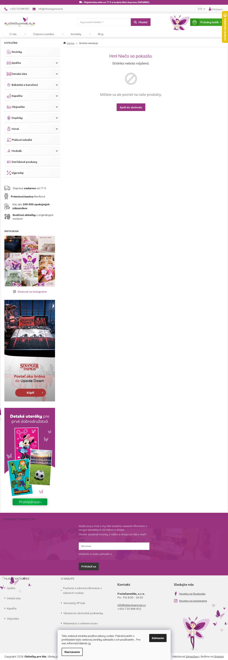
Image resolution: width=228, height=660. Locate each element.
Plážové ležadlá (22, 139)
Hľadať (142, 22)
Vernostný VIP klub (74, 603)
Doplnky (17, 117)
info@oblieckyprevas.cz (131, 605)
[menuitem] (13, 34)
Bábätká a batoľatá (25, 84)
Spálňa (16, 62)
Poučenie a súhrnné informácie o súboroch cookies (82, 590)
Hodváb (17, 150)
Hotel (15, 128)
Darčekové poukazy (24, 161)
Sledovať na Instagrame (32, 291)
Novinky (17, 51)
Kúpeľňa (17, 95)
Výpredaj (17, 172)
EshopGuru (192, 656)
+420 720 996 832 (129, 608)
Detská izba (19, 73)
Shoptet (219, 656)
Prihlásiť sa (88, 566)
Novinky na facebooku (192, 593)
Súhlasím (158, 638)
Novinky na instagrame (193, 600)
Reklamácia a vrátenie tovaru (80, 623)
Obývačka (18, 106)
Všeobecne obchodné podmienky (83, 613)
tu (89, 643)
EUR (200, 8)
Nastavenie (72, 652)
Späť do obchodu (131, 107)
